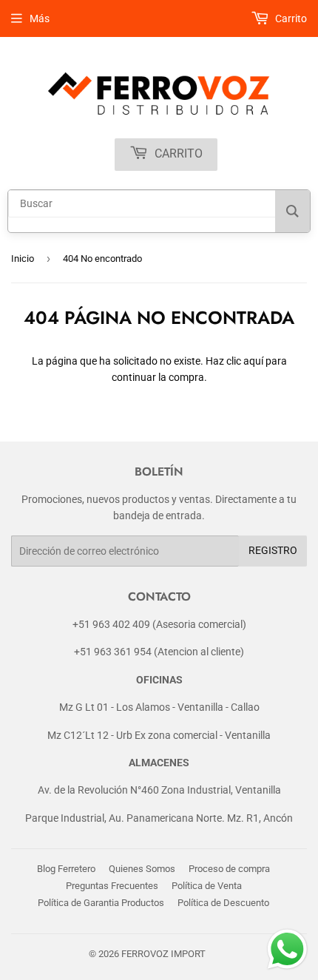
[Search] (292, 211)
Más (40, 18)
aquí (253, 361)
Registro (272, 550)
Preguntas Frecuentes (112, 885)
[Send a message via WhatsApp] (287, 949)
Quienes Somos (142, 868)
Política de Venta (207, 885)
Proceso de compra (229, 868)
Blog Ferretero (66, 868)
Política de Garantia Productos (101, 902)
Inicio (22, 258)
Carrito (177, 153)
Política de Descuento (223, 902)
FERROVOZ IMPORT (163, 953)
